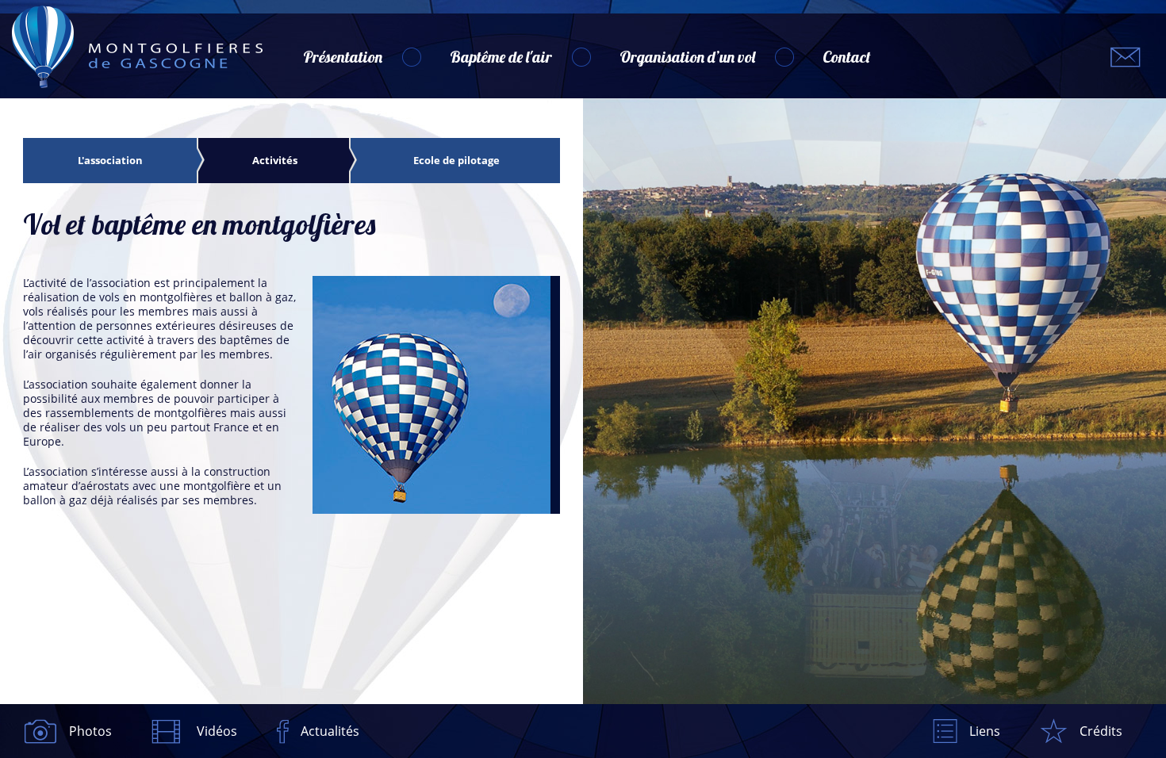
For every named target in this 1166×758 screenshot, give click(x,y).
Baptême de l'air (501, 57)
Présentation (342, 57)
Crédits (1101, 731)
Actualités (330, 731)
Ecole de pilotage (456, 160)
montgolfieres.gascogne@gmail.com (1125, 57)
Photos (90, 731)
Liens (984, 731)
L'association (110, 160)
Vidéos (217, 731)
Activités (274, 160)
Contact (847, 57)
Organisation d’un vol (687, 57)
